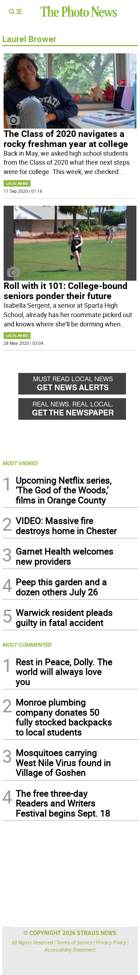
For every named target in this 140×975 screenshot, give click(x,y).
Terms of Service (74, 942)
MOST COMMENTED (26, 644)
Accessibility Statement (70, 949)
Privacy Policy (111, 942)
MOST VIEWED (19, 463)
